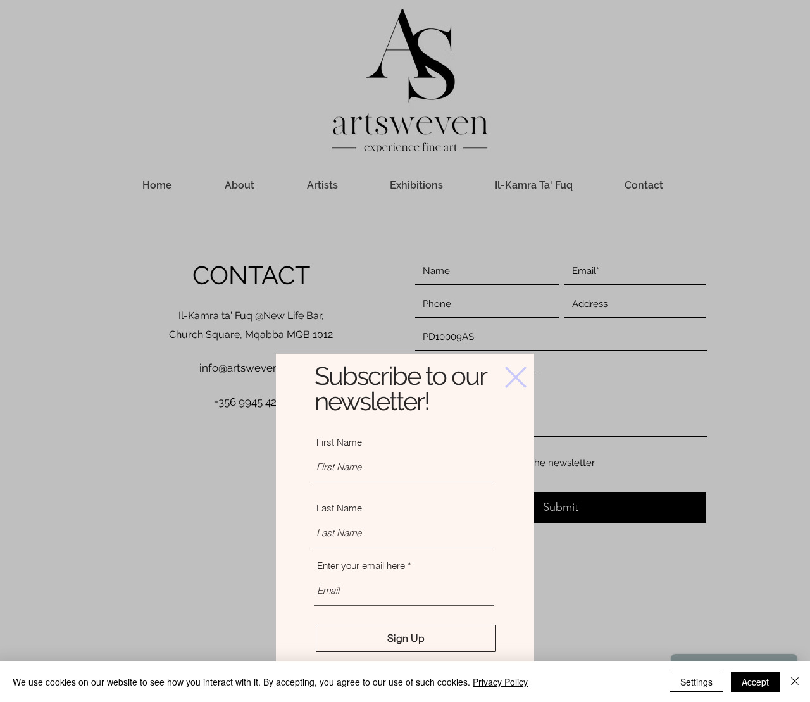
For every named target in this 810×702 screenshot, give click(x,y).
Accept (755, 681)
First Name (339, 442)
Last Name (339, 508)
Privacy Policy (500, 681)
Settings (696, 681)
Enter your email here (361, 565)
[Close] (794, 682)
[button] (515, 377)
